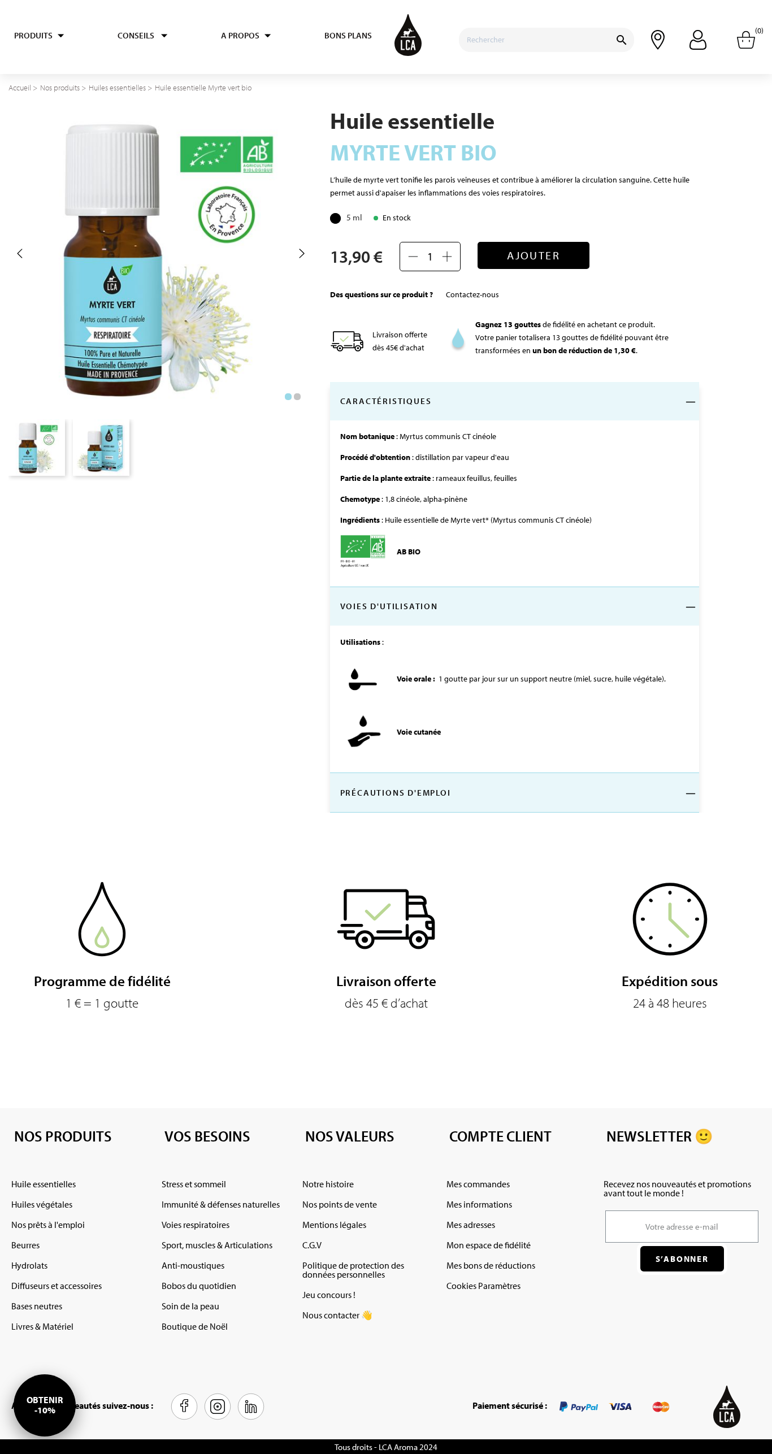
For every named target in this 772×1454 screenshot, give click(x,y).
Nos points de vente (339, 1204)
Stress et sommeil (194, 1184)
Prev (19, 253)
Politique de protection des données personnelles (353, 1270)
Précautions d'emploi (395, 792)
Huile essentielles (43, 1184)
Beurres (25, 1245)
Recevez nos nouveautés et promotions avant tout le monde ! (677, 1188)
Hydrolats (29, 1265)
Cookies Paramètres (483, 1285)
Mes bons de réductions (490, 1265)
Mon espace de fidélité (488, 1245)
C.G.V (312, 1245)
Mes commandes (478, 1184)
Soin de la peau (190, 1306)
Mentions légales (334, 1224)
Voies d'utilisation (389, 606)
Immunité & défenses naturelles (221, 1204)
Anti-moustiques (193, 1265)
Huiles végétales (41, 1204)
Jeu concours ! (328, 1294)
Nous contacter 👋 (337, 1315)
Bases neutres (36, 1306)
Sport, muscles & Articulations (217, 1245)
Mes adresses (470, 1224)
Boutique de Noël (195, 1326)
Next (301, 253)
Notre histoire (328, 1184)
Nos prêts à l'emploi (48, 1224)
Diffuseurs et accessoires (56, 1285)
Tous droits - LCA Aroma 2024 (386, 1447)
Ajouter (533, 255)
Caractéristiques (386, 401)
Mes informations (479, 1204)
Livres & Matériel (42, 1326)
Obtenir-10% (45, 1405)
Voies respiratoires (195, 1224)
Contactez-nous (472, 294)
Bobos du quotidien (199, 1285)
